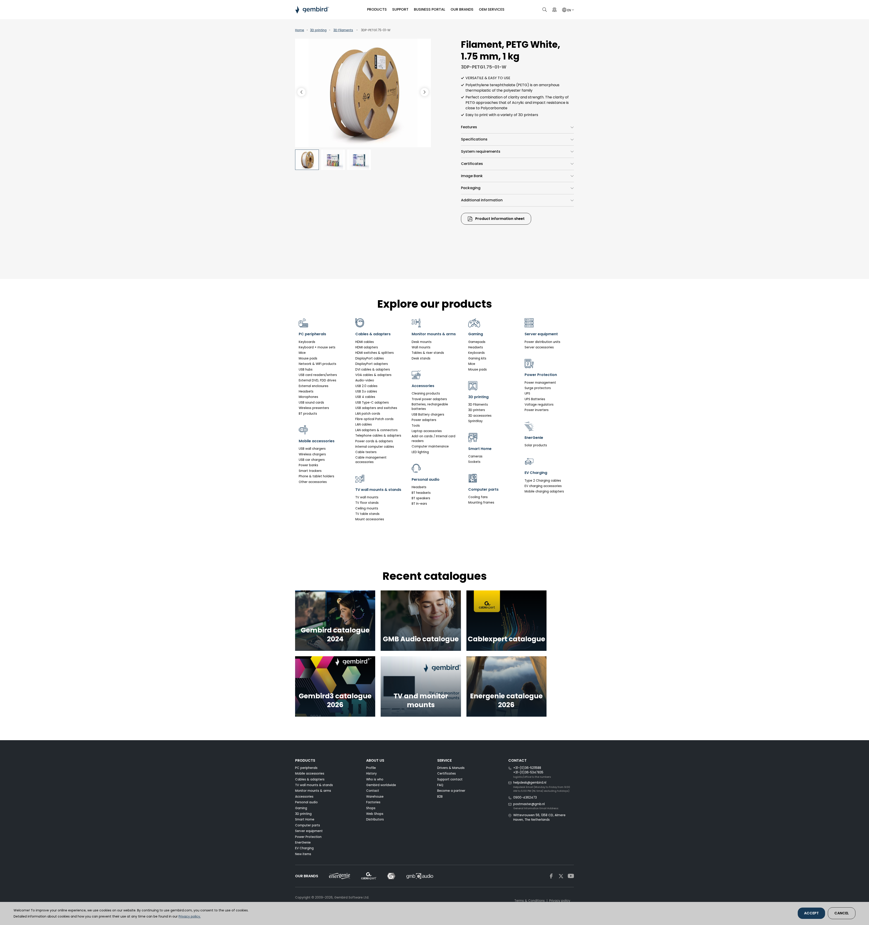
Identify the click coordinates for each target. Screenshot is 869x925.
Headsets (306, 391)
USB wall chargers (312, 449)
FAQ (440, 785)
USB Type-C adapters (372, 402)
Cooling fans (478, 497)
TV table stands (367, 514)
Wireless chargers (312, 454)
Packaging (470, 187)
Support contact (450, 779)
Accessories (304, 796)
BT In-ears (419, 504)
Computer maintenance (430, 446)
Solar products (536, 445)
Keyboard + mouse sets (317, 347)
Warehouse (375, 796)
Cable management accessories (371, 459)
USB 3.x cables (366, 391)
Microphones (308, 397)
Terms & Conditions (529, 901)
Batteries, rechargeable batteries (430, 406)
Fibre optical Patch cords (374, 419)
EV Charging (304, 848)
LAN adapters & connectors (376, 430)
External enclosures (313, 386)
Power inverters (537, 410)
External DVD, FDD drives (317, 380)
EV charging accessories (543, 486)
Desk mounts (422, 342)
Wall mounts (421, 347)
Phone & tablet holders (316, 476)
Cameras (475, 456)
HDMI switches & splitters (374, 353)
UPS (527, 393)
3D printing (318, 30)
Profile (371, 768)
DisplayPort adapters (371, 364)
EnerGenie (303, 842)
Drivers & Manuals (451, 768)
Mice (302, 353)
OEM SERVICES (491, 9)
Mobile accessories (309, 773)
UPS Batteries (535, 399)
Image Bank (472, 175)
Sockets (474, 462)
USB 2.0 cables (366, 386)
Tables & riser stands (428, 353)
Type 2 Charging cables (543, 480)
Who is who (374, 779)
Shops (370, 808)
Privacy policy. (190, 916)
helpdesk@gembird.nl (529, 782)
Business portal (429, 9)
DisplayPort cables (369, 358)
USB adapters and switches (376, 408)
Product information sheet (499, 218)
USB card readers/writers (318, 375)
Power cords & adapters (374, 441)
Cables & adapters (310, 779)
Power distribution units (542, 342)
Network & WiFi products (317, 364)
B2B (440, 796)
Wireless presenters (314, 408)
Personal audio (306, 802)
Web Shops (374, 814)
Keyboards (307, 342)
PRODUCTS (377, 9)
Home (299, 30)
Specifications (474, 139)
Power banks (308, 465)
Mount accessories (369, 519)
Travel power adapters (429, 399)
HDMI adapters (366, 347)
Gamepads (476, 342)
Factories (373, 802)
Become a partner (451, 791)
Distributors (375, 819)
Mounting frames (481, 502)
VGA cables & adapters (373, 375)
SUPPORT (400, 9)
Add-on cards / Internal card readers (433, 438)
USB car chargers (312, 460)
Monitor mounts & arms (313, 791)
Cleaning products (426, 393)
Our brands (462, 9)
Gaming (301, 808)
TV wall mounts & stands (314, 785)
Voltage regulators (539, 404)
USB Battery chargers (428, 414)
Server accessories (539, 347)
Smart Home (304, 819)
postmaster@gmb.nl (529, 804)
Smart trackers (310, 471)
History (371, 773)
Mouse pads (308, 358)
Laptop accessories (427, 431)
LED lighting (420, 452)
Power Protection (308, 837)
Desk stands (421, 358)
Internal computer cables (374, 447)
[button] (424, 92)
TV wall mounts (366, 497)
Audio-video (364, 380)
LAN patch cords (367, 413)
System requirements (480, 151)
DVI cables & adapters (372, 369)
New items (303, 854)
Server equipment (309, 831)
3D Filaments (343, 30)
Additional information (482, 200)
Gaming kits (477, 358)
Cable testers (366, 452)
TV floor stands (367, 503)
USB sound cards (311, 402)
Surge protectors (538, 388)
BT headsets (421, 493)
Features (469, 127)
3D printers (476, 410)
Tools (416, 425)
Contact (372, 791)
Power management (540, 382)
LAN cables (363, 424)
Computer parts (307, 825)
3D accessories (480, 416)
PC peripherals (306, 768)
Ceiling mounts (366, 508)
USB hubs (306, 369)
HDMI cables (364, 342)
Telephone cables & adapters (378, 435)
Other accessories (313, 482)
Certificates (472, 163)
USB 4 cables (365, 397)
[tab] (517, 127)
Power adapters (424, 420)
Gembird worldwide (381, 785)
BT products (308, 413)
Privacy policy (559, 901)
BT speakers (421, 498)
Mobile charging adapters (544, 491)
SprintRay (475, 421)
